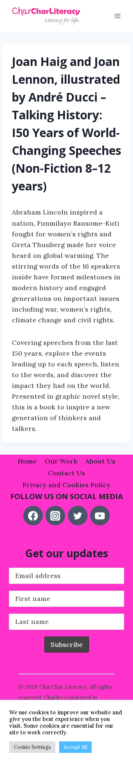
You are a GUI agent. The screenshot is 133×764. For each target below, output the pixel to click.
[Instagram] (55, 515)
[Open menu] (117, 16)
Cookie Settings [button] (32, 747)
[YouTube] (100, 515)
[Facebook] (33, 515)
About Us (100, 461)
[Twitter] (78, 515)
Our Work (61, 461)
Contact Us (66, 473)
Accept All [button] (75, 747)
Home (27, 461)
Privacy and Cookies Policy (66, 485)
